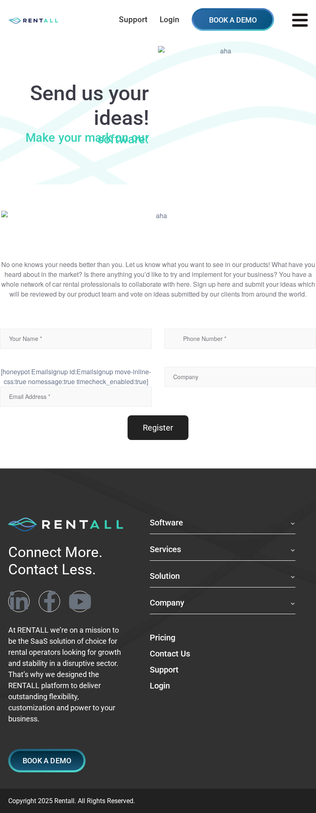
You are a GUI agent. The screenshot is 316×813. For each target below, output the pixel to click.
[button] (47, 760)
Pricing (162, 638)
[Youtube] (80, 601)
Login (169, 19)
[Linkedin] (19, 601)
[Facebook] (49, 601)
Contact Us (170, 654)
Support (133, 19)
